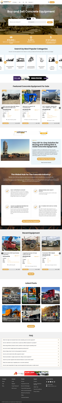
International (9, 115)
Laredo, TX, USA (51, 120)
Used (8, 258)
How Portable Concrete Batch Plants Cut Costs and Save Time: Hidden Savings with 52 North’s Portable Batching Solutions (31, 299)
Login (13, 381)
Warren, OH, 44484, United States (31, 119)
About (3, 381)
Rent (26, 2)
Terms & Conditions (38, 389)
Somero (28, 262)
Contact (35, 381)
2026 (48, 114)
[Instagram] (54, 381)
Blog (3, 385)
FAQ (3, 383)
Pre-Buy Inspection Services (37, 384)
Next (60, 108)
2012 (8, 259)
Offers (22, 395)
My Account (14, 388)
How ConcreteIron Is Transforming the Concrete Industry (49, 318)
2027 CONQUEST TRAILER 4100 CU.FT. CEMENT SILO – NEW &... (49, 107)
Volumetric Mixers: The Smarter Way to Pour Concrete (50, 300)
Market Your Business (25, 392)
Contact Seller (5, 123)
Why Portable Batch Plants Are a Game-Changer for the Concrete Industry (11, 318)
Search (49, 22)
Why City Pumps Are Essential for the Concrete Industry (31, 319)
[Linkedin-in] (52, 381)
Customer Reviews (25, 397)
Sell (23, 2)
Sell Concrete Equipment (26, 390)
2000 (48, 259)
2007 (28, 260)
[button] (5, 62)
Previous (2, 108)
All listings (14, 2)
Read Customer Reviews (46, 162)
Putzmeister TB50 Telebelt (48, 253)
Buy (19, 2)
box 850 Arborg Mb (11, 264)
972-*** (57, 109)
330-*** (37, 109)
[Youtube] (50, 381)
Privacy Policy (36, 391)
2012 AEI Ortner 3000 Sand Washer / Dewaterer (11, 253)
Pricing (22, 381)
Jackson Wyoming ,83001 (11, 119)
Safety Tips (36, 386)
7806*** (37, 256)
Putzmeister (49, 260)
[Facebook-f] (46, 381)
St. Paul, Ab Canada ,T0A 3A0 (32, 266)
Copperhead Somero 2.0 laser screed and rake (30, 253)
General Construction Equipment (52, 68)
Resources (30, 2)
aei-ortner (9, 260)
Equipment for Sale (25, 383)
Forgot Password (15, 385)
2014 (8, 114)
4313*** (18, 255)
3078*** (18, 109)
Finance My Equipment (26, 388)
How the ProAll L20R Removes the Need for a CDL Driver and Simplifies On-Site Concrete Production (11, 299)
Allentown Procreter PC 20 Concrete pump (29, 107)
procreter (28, 115)
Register (13, 383)
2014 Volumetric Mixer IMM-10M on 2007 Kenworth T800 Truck (11, 107)
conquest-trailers (50, 115)
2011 (28, 114)
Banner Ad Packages (25, 385)
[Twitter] (48, 381)
